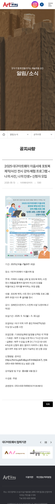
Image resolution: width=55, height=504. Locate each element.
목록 (48, 404)
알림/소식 (14, 134)
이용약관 (29, 477)
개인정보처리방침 (43, 477)
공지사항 (37, 134)
